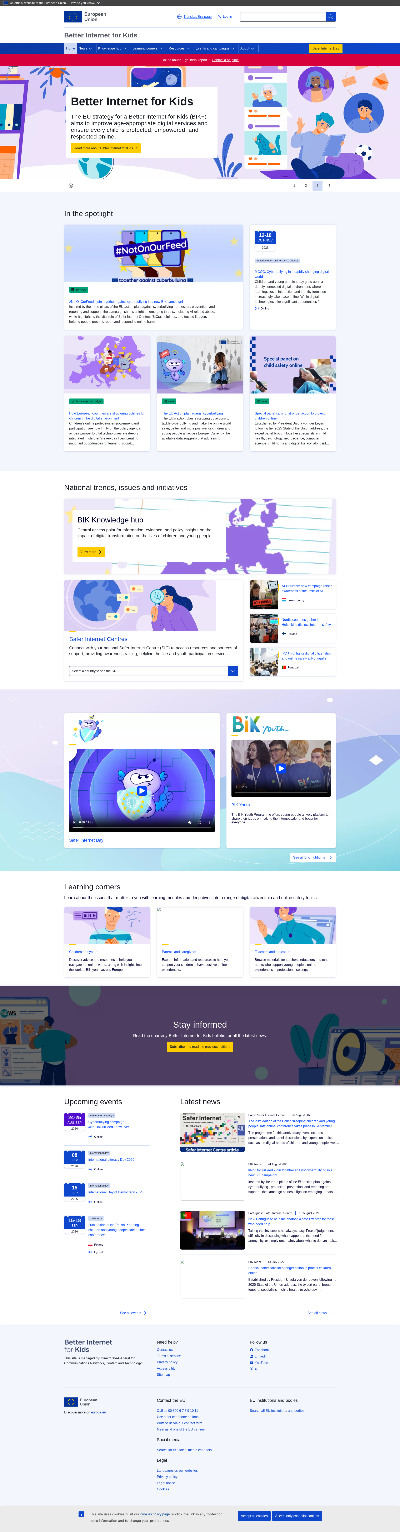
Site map (163, 1374)
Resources (177, 48)
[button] (194, 16)
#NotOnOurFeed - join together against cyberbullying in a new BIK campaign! (126, 301)
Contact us (165, 1349)
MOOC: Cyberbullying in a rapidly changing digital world (292, 274)
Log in (227, 16)
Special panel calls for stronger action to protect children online (290, 416)
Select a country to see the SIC (94, 671)
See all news (317, 1313)
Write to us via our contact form (179, 1423)
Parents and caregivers (179, 952)
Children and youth (83, 952)
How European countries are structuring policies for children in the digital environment (107, 416)
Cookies (163, 1489)
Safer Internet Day (325, 48)
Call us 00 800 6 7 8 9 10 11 (177, 1410)
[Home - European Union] (85, 16)
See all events (130, 1313)
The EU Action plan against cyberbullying (192, 413)
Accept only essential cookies (297, 1516)
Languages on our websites (177, 1470)
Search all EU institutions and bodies (277, 1410)
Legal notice (166, 1483)
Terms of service (169, 1356)
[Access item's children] (92, 48)
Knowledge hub (109, 48)
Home (70, 48)
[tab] (294, 186)
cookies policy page (155, 1514)
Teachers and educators (272, 952)
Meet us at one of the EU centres (181, 1429)
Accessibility (166, 1368)
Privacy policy (167, 1362)
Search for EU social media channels (184, 1450)
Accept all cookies (254, 1516)
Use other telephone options (178, 1417)
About (244, 48)
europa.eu (98, 1412)
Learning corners (145, 48)
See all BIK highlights (309, 857)
